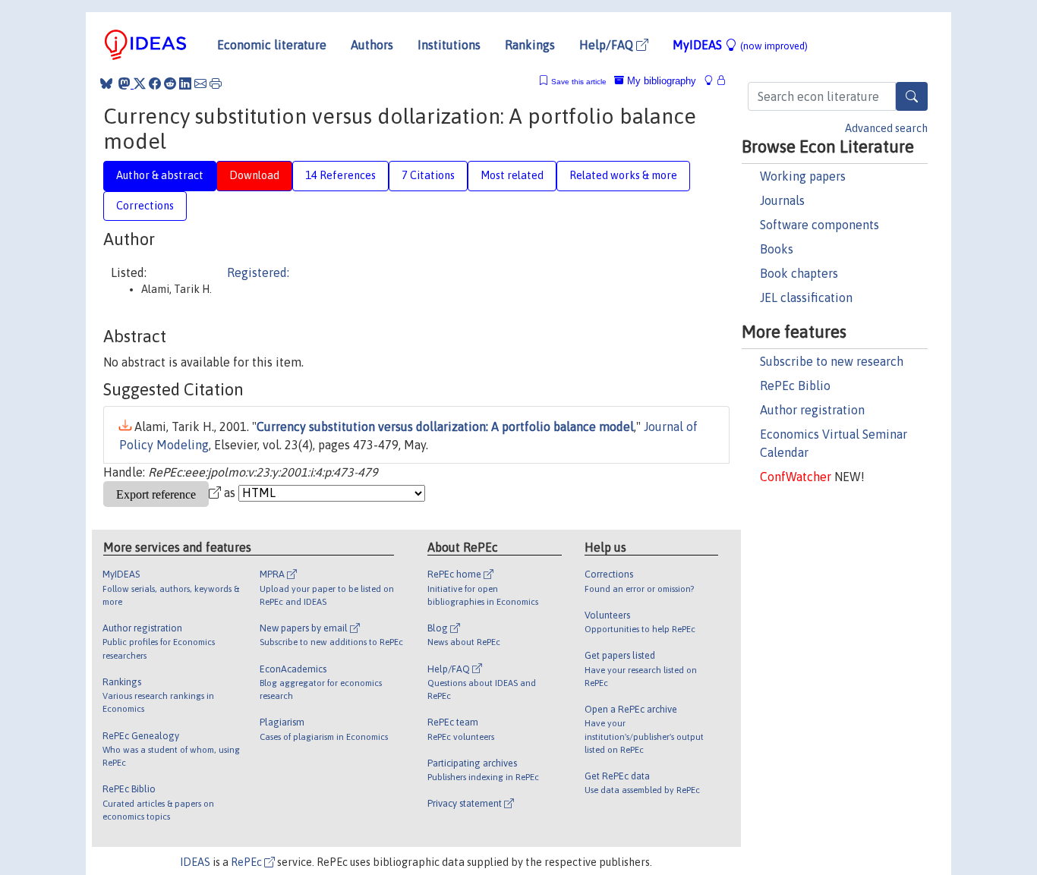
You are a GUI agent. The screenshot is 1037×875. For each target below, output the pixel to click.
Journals (782, 200)
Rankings (530, 45)
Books (776, 249)
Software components (819, 224)
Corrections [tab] (145, 206)
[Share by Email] (200, 83)
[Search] (912, 96)
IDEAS (195, 862)
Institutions (449, 45)
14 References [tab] (340, 175)
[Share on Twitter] (140, 83)
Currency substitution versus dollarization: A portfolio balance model (445, 426)
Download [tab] (254, 175)
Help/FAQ (607, 45)
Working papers (803, 176)
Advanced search (886, 128)
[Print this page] (216, 83)
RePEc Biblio (795, 385)
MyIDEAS (740, 45)
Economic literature (271, 45)
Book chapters (799, 273)
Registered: (258, 272)
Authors (372, 45)
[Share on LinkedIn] (185, 83)
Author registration (812, 410)
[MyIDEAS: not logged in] (713, 81)
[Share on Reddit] (170, 83)
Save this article (579, 81)
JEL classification (806, 297)
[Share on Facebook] (155, 83)
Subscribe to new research (831, 361)
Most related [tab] (512, 175)
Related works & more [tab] (623, 175)
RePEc (247, 862)
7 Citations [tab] (428, 175)
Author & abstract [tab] (159, 175)
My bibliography (660, 81)
